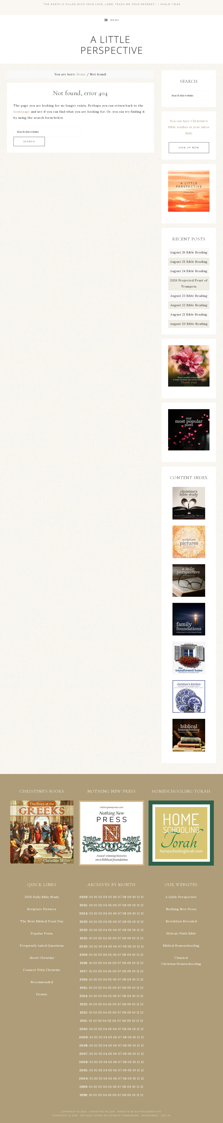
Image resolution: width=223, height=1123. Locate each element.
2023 (83, 922)
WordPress (150, 1115)
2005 (83, 1070)
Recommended (42, 982)
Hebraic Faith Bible (181, 933)
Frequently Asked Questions (42, 946)
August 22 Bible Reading (189, 305)
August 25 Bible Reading (189, 262)
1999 (83, 1087)
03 (100, 897)
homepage (22, 112)
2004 (83, 1078)
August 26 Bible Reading (189, 252)
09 (129, 905)
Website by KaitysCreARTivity (140, 1111)
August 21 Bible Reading (188, 314)
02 (96, 897)
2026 (83, 897)
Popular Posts (42, 933)
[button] (42, 832)
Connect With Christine (41, 970)
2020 (83, 946)
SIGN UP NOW (189, 147)
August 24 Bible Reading (189, 271)
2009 (83, 1037)
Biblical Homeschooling (181, 946)
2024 (83, 913)
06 (115, 897)
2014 (83, 996)
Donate (41, 994)
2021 (83, 938)
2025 (83, 905)
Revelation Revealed (181, 921)
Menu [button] (114, 20)
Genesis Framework (124, 1115)
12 (142, 905)
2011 (83, 1021)
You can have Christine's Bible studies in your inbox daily (188, 127)
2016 (83, 979)
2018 (83, 963)
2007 (83, 1054)
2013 (83, 1004)
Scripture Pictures (41, 909)
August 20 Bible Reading (189, 324)
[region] (42, 832)
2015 (83, 988)
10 (134, 905)
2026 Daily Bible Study (42, 897)
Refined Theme (91, 1115)
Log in (166, 1115)
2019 (83, 955)
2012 (83, 1012)
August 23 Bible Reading (189, 296)
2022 (83, 930)
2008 (83, 1045)
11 (138, 905)
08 (125, 897)
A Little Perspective (111, 44)
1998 (83, 1095)
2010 (83, 1029)
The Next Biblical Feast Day (41, 921)
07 (120, 897)
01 (91, 897)
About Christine (41, 958)
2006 (83, 1062)
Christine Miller (102, 1111)
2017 (83, 971)
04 (105, 897)
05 (110, 897)
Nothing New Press (181, 909)
